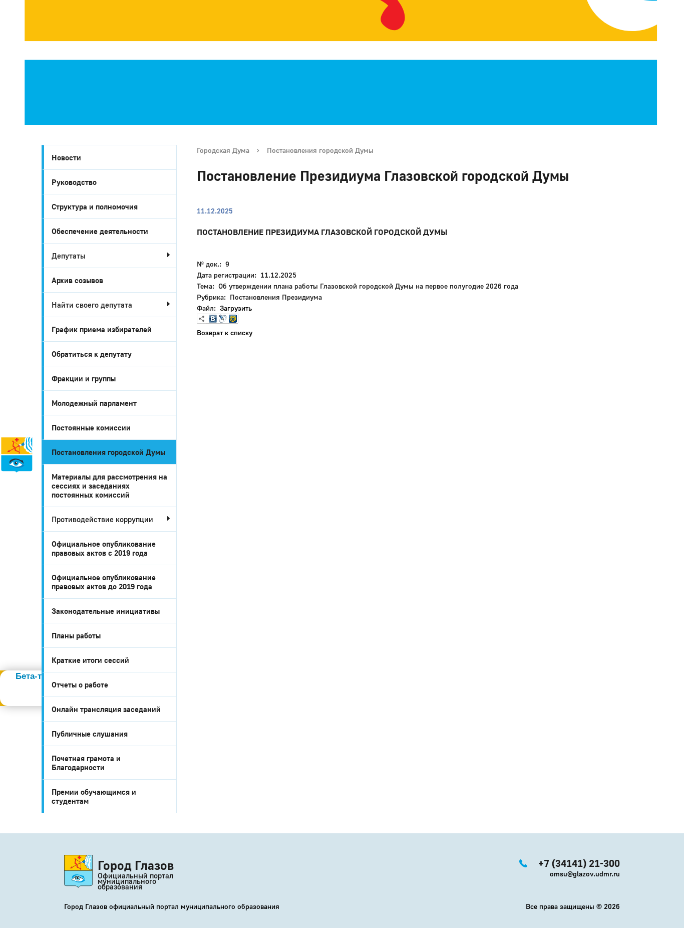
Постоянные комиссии (91, 427)
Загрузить (236, 308)
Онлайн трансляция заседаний (106, 709)
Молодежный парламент (94, 402)
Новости (66, 157)
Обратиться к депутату (92, 353)
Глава (13, 546)
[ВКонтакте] (213, 319)
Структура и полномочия (95, 206)
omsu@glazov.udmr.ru (585, 873)
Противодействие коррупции (102, 519)
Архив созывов (77, 280)
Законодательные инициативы (106, 610)
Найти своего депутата (92, 304)
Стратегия (26, 502)
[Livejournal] (223, 319)
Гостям (16, 513)
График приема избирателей (102, 329)
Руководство (74, 181)
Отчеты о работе (80, 684)
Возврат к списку (224, 332)
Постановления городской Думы (108, 451)
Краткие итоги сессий (90, 659)
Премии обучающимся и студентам (94, 796)
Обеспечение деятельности (100, 231)
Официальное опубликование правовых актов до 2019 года (104, 582)
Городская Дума (223, 150)
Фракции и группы (84, 378)
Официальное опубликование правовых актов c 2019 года (104, 548)
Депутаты (68, 255)
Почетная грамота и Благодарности (86, 763)
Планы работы (76, 635)
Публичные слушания (90, 733)
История (19, 480)
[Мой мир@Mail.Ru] (233, 319)
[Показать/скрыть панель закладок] (202, 319)
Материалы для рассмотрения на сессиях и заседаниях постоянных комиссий (109, 485)
